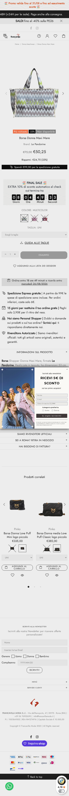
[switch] (62, 791)
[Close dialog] (67, 369)
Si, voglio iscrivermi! (51, 416)
